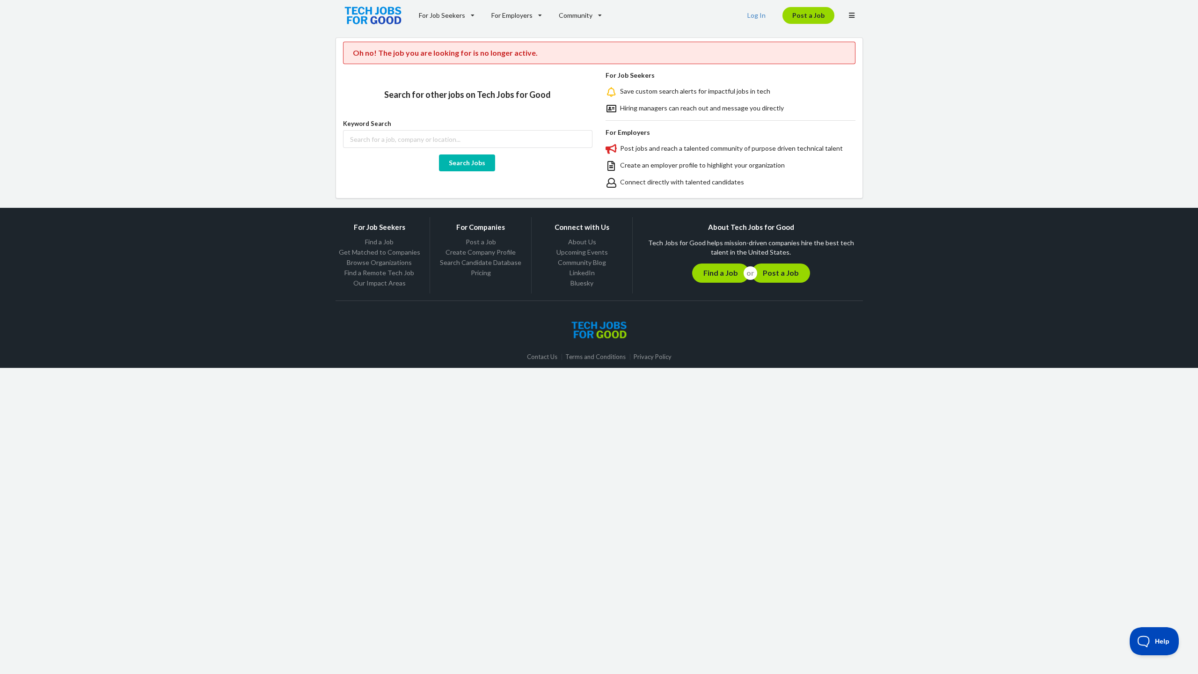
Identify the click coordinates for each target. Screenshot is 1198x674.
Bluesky (581, 283)
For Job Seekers (442, 15)
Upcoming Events (582, 252)
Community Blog (582, 262)
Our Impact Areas (379, 283)
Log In (756, 15)
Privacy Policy (653, 357)
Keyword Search (367, 123)
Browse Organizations (379, 262)
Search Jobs (467, 163)
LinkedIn (582, 273)
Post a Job (808, 15)
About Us (582, 242)
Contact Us (542, 357)
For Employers (512, 15)
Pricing (481, 273)
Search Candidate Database (480, 262)
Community (575, 15)
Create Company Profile (481, 252)
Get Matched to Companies (379, 252)
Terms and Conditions (595, 357)
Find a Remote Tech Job (379, 273)
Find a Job (379, 242)
